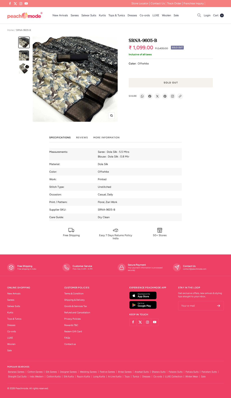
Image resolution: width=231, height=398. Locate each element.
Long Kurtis (99, 376)
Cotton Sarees (35, 371)
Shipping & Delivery (74, 299)
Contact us (70, 344)
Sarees (75, 15)
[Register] (218, 305)
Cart (218, 15)
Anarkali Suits (142, 371)
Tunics (136, 376)
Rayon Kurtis (83, 376)
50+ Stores (160, 235)
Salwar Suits (88, 15)
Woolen (166, 15)
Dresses (132, 15)
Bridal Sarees (125, 371)
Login (207, 15)
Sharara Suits (158, 371)
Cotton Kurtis (54, 376)
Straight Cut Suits (17, 376)
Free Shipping (71, 235)
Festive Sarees (107, 371)
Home (10, 30)
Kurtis (102, 15)
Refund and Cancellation (77, 312)
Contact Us (158, 3)
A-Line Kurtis (114, 376)
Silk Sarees (51, 371)
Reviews (82, 137)
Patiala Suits (192, 371)
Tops (127, 376)
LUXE (155, 15)
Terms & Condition (73, 293)
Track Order (174, 3)
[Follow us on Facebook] (10, 3)
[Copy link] (180, 96)
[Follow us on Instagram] (20, 3)
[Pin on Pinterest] (165, 96)
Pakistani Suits (209, 371)
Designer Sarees (68, 371)
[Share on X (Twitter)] (157, 96)
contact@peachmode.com (194, 269)
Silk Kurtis (69, 376)
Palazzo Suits (175, 371)
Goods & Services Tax (75, 306)
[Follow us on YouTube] (26, 3)
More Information (106, 137)
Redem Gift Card (73, 331)
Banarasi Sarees (16, 371)
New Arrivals (60, 15)
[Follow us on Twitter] (15, 3)
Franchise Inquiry (194, 3)
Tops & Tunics (116, 15)
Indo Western (36, 376)
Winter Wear (191, 376)
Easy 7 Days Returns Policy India (115, 237)
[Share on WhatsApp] (142, 96)
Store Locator (139, 3)
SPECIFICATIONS (60, 137)
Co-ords (145, 15)
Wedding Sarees (88, 371)
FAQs (67, 337)
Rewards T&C (71, 325)
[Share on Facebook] (150, 96)
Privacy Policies (72, 318)
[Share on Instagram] (172, 96)
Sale (176, 15)
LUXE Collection (173, 376)
